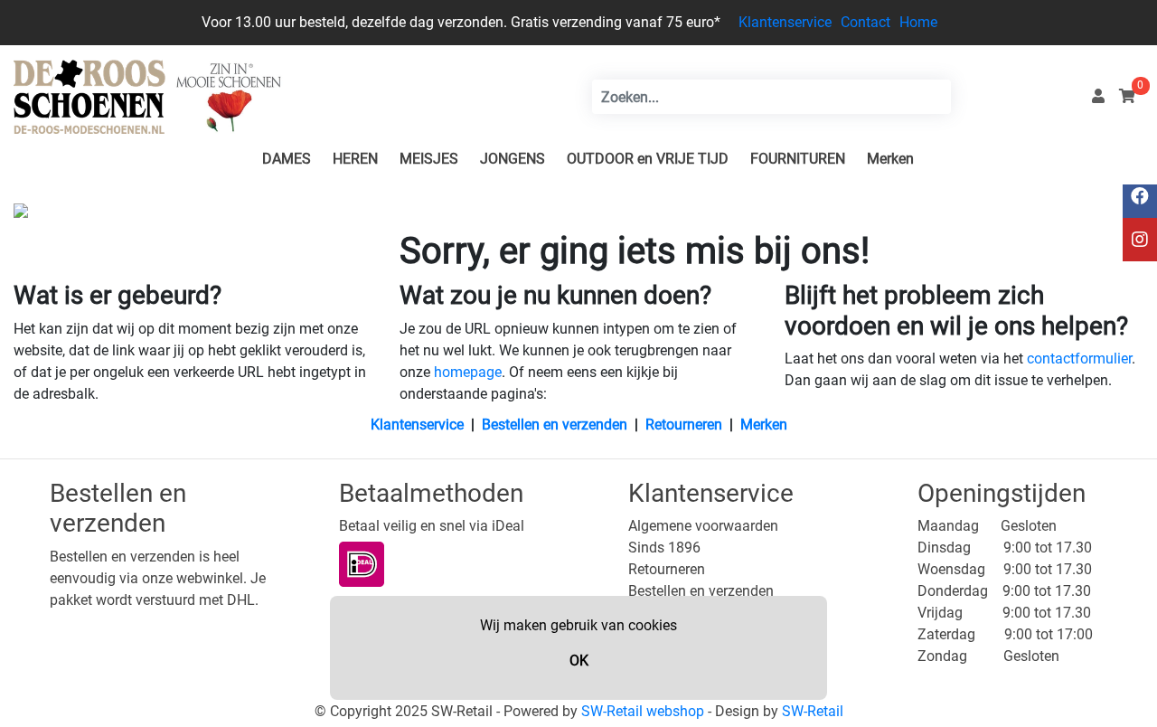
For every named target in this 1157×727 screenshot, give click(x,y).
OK (578, 660)
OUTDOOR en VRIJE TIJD (648, 158)
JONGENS (512, 158)
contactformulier (1079, 358)
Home (918, 22)
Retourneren (683, 424)
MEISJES (429, 158)
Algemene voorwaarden (703, 525)
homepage (468, 372)
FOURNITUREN (797, 158)
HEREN (355, 158)
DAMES (286, 158)
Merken (890, 158)
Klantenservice (785, 22)
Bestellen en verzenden (554, 424)
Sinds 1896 (664, 547)
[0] (1127, 96)
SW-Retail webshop (642, 711)
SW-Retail (812, 711)
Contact (865, 22)
